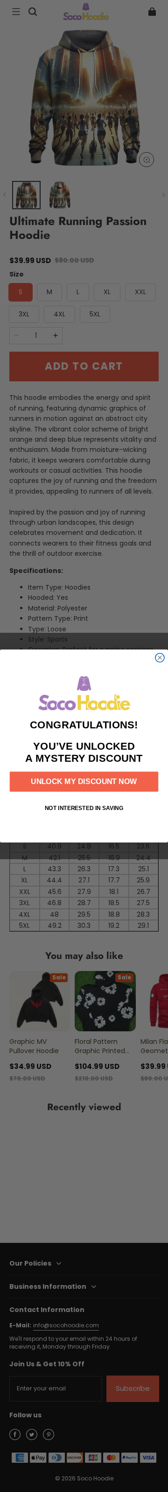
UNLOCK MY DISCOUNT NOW (84, 782)
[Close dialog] (159, 657)
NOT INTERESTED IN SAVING (84, 808)
